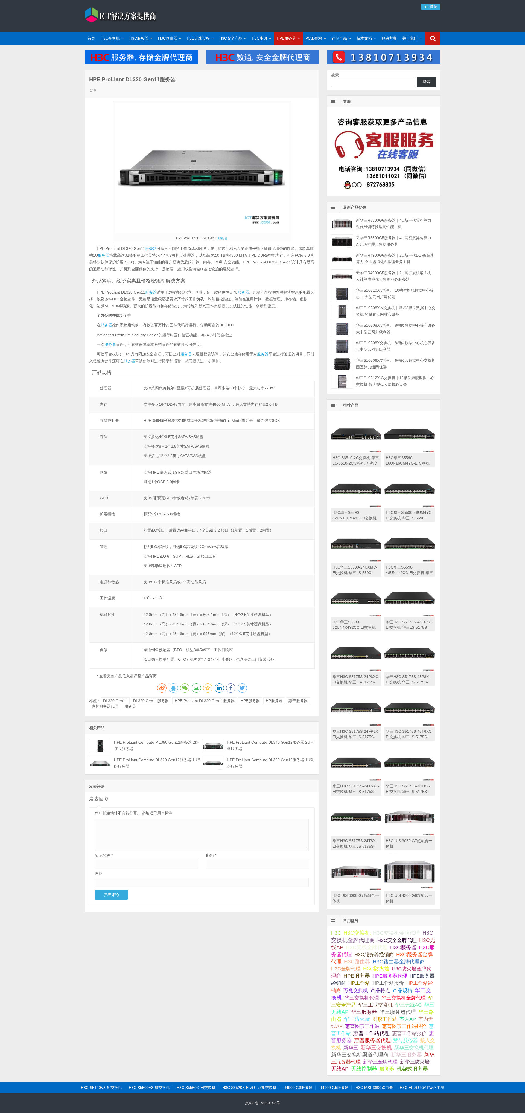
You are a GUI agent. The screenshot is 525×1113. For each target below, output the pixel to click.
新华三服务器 (406, 1054)
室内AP (407, 1019)
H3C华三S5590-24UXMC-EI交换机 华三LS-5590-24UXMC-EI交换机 (354, 572)
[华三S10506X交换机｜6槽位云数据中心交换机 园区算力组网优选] (342, 364)
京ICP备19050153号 (262, 1103)
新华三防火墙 (415, 1062)
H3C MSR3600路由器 (374, 1087)
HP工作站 (359, 983)
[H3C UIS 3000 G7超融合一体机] (356, 889)
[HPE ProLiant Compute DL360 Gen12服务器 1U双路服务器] (213, 763)
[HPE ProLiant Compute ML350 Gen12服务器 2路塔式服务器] (100, 746)
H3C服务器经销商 (374, 954)
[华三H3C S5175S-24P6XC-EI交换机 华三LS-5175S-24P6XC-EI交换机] (356, 670)
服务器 (223, 238)
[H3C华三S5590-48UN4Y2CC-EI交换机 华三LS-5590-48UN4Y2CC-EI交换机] (409, 561)
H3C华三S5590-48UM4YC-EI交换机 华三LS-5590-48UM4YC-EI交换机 (409, 518)
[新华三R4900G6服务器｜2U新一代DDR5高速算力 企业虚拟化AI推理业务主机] (342, 259)
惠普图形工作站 (362, 1026)
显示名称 (104, 855)
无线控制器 (364, 1069)
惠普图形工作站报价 (404, 1026)
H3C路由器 (167, 38)
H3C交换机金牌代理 (396, 933)
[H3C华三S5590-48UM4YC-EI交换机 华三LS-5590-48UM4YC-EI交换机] (409, 506)
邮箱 (211, 855)
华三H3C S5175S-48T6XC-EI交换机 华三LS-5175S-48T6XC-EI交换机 (409, 736)
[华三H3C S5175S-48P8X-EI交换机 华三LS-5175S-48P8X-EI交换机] (409, 670)
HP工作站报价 (388, 983)
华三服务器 (364, 1012)
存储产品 (339, 38)
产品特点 (380, 990)
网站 (99, 873)
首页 (91, 38)
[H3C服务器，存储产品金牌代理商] (141, 62)
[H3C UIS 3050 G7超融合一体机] (409, 835)
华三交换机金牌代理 (403, 998)
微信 (433, 6)
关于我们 (410, 38)
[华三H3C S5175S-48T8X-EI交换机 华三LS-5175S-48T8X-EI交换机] (409, 780)
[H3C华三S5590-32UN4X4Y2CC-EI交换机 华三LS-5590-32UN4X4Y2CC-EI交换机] (356, 616)
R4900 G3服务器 (298, 1087)
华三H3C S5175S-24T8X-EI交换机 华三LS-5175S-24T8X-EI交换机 (354, 846)
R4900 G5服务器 (334, 1087)
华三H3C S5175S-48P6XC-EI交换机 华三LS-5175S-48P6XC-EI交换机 (409, 627)
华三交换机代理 (362, 998)
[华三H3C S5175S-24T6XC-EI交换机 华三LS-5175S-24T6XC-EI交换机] (356, 780)
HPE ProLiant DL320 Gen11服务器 (205, 700)
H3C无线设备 (198, 38)
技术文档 (364, 38)
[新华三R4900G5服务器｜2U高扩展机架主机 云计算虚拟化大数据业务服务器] (342, 276)
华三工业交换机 (375, 1005)
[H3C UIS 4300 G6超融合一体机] (409, 889)
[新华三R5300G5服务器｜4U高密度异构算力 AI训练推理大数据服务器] (342, 241)
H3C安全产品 (230, 38)
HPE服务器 (286, 38)
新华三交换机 (376, 1047)
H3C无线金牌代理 (367, 947)
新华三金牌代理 (380, 1062)
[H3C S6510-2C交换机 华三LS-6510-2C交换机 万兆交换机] (356, 452)
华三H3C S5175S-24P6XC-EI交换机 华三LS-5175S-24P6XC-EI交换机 (356, 682)
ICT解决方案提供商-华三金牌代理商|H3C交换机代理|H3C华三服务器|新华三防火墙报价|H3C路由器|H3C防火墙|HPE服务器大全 (120, 15)
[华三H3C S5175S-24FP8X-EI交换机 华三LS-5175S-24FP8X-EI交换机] (356, 725)
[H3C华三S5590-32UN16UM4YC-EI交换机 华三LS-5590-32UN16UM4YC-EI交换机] (356, 506)
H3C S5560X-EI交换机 (196, 1087)
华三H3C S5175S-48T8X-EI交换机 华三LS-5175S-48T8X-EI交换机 (408, 791)
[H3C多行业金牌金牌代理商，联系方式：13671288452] (383, 62)
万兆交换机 (355, 990)
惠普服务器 (298, 700)
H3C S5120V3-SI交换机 (101, 1087)
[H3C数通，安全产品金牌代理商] (262, 62)
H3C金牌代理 (346, 969)
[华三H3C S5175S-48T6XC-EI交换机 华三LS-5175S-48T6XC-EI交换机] (409, 725)
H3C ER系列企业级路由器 (422, 1087)
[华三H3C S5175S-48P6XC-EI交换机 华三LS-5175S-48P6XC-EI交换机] (409, 616)
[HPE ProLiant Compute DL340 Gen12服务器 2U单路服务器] (213, 746)
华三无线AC (408, 1005)
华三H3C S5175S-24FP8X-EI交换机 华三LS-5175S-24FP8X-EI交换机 (355, 736)
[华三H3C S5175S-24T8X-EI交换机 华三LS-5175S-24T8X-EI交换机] (356, 835)
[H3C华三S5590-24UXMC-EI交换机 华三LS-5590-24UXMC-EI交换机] (356, 561)
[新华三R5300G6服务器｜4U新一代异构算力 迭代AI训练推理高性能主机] (342, 224)
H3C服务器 (138, 38)
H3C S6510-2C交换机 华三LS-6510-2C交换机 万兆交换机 (355, 463)
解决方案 (389, 38)
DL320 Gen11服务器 (151, 700)
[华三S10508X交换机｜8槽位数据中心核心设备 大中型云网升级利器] (342, 329)
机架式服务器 (412, 1069)
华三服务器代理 (398, 1012)
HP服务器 (274, 700)
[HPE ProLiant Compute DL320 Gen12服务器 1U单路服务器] (100, 763)
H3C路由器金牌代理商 (399, 961)
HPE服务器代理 (389, 976)
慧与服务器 (405, 1040)
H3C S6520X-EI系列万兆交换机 (249, 1087)
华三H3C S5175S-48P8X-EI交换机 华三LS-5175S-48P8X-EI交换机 (408, 682)
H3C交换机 (110, 38)
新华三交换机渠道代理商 (359, 1054)
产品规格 (402, 990)
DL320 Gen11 (115, 700)
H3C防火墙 (376, 969)
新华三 (350, 1047)
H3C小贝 (259, 38)
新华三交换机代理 (414, 1047)
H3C (336, 933)
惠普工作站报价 (409, 1033)
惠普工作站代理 (371, 1033)
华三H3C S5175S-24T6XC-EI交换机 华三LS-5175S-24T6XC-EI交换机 (356, 791)
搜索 (335, 75)
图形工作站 (384, 1019)
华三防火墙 (357, 1019)
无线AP (340, 1069)
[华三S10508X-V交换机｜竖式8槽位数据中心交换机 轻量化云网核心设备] (342, 311)
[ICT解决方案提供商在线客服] (383, 191)
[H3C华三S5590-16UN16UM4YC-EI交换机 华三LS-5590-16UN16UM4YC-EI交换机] (409, 452)
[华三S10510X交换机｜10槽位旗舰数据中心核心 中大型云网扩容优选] (342, 294)
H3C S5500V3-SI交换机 (149, 1087)
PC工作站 (313, 38)
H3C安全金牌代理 (397, 940)
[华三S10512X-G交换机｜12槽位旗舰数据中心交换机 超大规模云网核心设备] (342, 382)
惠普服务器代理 (105, 706)
